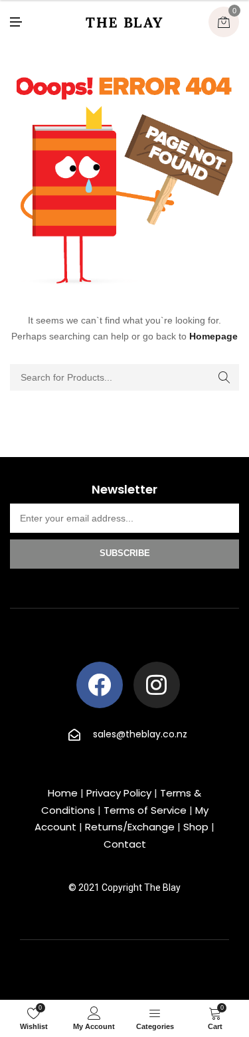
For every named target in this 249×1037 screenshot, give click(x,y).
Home (63, 793)
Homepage (213, 336)
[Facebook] (99, 685)
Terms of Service (145, 810)
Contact (125, 844)
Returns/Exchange (130, 827)
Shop (195, 827)
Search (224, 377)
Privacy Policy (118, 793)
